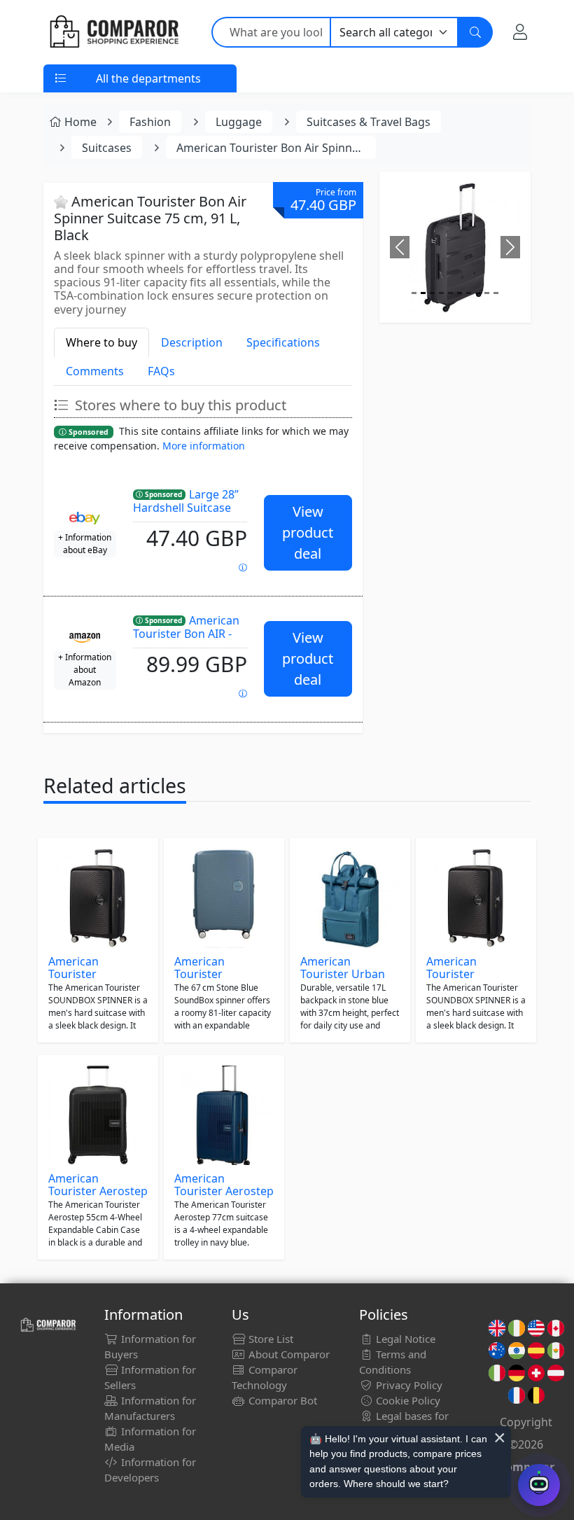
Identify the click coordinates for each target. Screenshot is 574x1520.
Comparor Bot (281, 1400)
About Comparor (288, 1354)
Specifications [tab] (283, 342)
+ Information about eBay (84, 543)
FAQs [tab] (161, 371)
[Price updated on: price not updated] (243, 693)
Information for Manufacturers (150, 1408)
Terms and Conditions (392, 1361)
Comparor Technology (265, 1377)
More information (203, 445)
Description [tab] (192, 342)
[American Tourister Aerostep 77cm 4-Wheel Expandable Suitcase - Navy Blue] (224, 1115)
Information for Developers (150, 1469)
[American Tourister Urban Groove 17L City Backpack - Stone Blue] (350, 898)
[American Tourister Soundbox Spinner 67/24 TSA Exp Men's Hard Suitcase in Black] (98, 898)
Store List (269, 1339)
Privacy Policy (407, 1385)
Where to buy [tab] (101, 342)
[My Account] (520, 32)
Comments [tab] (95, 371)
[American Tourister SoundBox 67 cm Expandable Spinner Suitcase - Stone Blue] (224, 898)
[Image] (414, 293)
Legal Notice (404, 1339)
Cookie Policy (406, 1400)
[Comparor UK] (113, 32)
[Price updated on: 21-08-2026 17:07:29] (243, 567)
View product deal (307, 532)
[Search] (475, 32)
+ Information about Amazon (84, 669)
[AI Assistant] (539, 1485)
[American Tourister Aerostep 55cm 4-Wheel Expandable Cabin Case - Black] (98, 1115)
